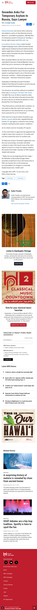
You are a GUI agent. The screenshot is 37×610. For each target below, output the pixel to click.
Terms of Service (8, 584)
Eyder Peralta (11, 23)
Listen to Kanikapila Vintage (18, 251)
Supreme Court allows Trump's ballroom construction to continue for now (17, 394)
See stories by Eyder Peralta (20, 204)
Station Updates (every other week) (14, 347)
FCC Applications (8, 599)
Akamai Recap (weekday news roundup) (16, 352)
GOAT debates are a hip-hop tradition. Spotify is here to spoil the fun (17, 524)
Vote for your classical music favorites (18, 309)
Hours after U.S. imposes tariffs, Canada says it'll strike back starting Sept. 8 (19, 379)
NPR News (10, 178)
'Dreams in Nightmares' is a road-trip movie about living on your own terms (18, 402)
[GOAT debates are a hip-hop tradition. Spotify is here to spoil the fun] (17, 507)
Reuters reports (7, 119)
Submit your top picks (18, 325)
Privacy (5, 588)
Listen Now (18, 264)
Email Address (7, 340)
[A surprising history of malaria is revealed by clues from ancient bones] (17, 461)
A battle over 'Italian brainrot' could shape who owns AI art (19, 386)
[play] (3, 608)
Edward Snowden (8, 31)
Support (5, 595)
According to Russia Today (11, 44)
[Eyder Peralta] (5, 193)
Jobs (4, 592)
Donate (31, 2)
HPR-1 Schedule (7, 573)
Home (5, 570)
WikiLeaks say (23, 40)
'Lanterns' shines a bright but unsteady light (19, 372)
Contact (5, 581)
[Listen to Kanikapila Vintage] (18, 230)
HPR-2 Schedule (7, 577)
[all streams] (34, 608)
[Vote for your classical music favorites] (18, 287)
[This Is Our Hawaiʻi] (18, 425)
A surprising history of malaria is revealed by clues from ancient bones (17, 478)
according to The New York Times (20, 93)
